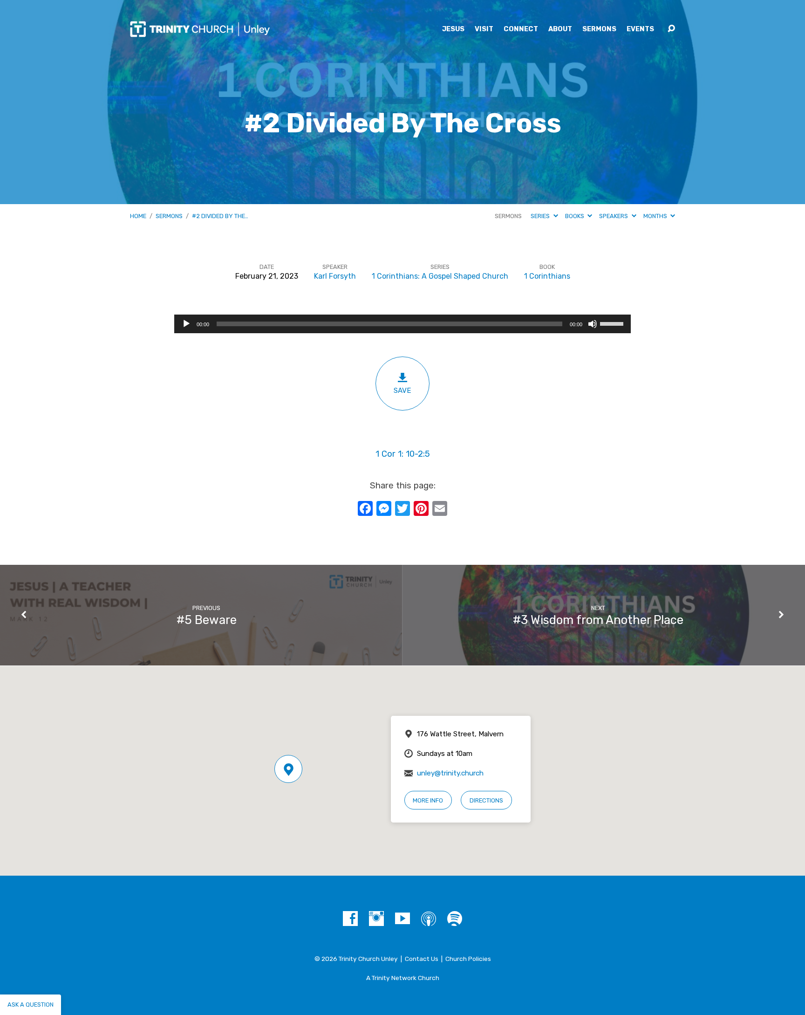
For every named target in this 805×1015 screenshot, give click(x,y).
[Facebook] (350, 918)
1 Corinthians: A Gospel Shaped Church (440, 276)
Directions (486, 800)
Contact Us (421, 958)
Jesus (453, 29)
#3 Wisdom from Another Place (598, 620)
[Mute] (592, 324)
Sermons (599, 29)
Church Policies (468, 958)
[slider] (613, 323)
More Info (428, 800)
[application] (402, 324)
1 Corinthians (547, 276)
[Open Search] (671, 29)
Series (541, 216)
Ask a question (30, 1004)
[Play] (186, 324)
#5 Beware (207, 620)
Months (656, 216)
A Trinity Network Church (402, 977)
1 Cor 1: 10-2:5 (402, 454)
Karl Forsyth (335, 276)
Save (402, 390)
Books (575, 216)
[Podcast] (428, 918)
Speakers (614, 216)
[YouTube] (402, 918)
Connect (521, 29)
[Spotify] (454, 918)
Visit (484, 29)
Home (138, 216)
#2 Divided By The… (220, 216)
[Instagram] (376, 918)
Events (640, 29)
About (560, 29)
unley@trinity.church (450, 773)
